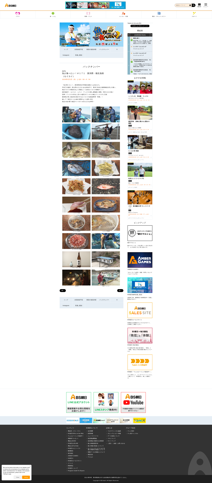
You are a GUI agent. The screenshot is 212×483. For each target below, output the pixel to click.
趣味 (136, 102)
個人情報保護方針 (93, 443)
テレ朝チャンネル (133, 433)
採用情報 (90, 433)
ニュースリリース (93, 436)
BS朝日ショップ (73, 468)
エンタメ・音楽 (123, 16)
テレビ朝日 (131, 431)
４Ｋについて (112, 438)
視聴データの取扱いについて (96, 452)
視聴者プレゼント (73, 438)
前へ (63, 290)
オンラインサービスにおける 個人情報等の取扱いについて (95, 449)
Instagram (66, 55)
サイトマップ (112, 441)
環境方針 (90, 454)
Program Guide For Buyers (76, 470)
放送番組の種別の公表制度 (96, 441)
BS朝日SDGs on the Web (75, 433)
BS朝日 (10, 5)
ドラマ (18, 16)
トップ (66, 49)
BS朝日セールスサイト (75, 460)
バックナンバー (104, 49)
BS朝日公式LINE (73, 443)
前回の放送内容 (91, 49)
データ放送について (114, 436)
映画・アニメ (88, 16)
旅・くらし (53, 16)
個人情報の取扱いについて (96, 446)
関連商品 (70, 465)
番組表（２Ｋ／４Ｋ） (74, 431)
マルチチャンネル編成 (114, 431)
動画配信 (70, 451)
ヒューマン (141, 159)
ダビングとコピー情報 (114, 433)
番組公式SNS (72, 441)
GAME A (70, 458)
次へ (120, 290)
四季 (146, 132)
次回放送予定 (79, 49)
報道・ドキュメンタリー (159, 16)
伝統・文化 (140, 132)
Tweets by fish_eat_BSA (134, 23)
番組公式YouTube (73, 446)
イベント (70, 463)
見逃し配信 (78, 55)
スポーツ (194, 16)
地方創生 (70, 453)
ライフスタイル (133, 159)
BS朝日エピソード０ (74, 448)
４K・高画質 (133, 132)
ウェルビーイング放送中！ (76, 436)
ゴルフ (131, 102)
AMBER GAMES (73, 455)
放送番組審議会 (92, 438)
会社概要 (90, 431)
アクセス (90, 457)
